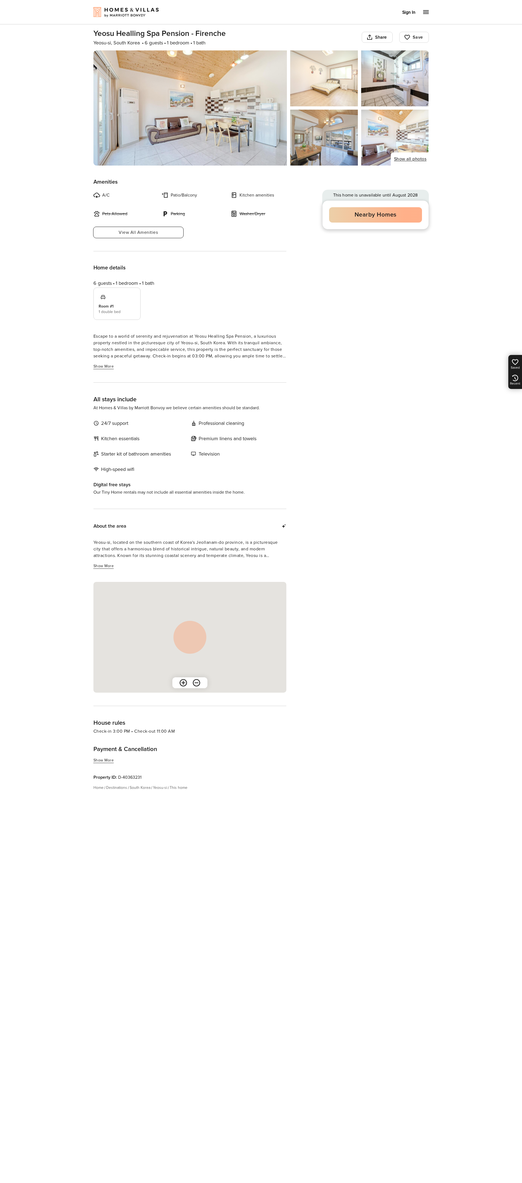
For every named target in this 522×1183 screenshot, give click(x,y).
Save (418, 37)
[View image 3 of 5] (395, 78)
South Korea (140, 787)
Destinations (116, 787)
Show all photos (410, 159)
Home (98, 787)
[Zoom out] (196, 682)
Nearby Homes (376, 214)
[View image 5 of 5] (395, 138)
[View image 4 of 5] (324, 138)
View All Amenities (138, 232)
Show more (103, 366)
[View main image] (190, 108)
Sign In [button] (408, 12)
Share (381, 37)
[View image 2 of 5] (324, 78)
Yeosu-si (160, 787)
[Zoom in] (183, 682)
